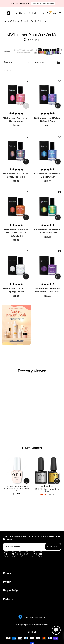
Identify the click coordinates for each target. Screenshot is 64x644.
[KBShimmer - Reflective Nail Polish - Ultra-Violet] (47, 265)
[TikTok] (33, 554)
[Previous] (5, 471)
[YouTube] (40, 554)
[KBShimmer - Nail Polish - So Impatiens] (16, 95)
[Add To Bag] (58, 106)
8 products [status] (9, 70)
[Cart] (59, 13)
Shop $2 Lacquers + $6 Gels (43, 3)
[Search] (43, 13)
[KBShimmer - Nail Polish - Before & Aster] (47, 95)
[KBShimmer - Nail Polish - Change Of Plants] (47, 206)
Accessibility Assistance (34, 617)
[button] (3, 13)
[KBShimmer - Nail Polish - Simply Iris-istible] (16, 150)
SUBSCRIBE (53, 547)
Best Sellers (32, 448)
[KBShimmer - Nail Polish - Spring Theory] (16, 265)
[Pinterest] (27, 554)
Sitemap (32, 632)
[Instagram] (20, 554)
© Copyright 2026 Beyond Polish (32, 624)
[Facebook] (6, 554)
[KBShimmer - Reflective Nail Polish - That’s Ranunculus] (16, 206)
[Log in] (54, 13)
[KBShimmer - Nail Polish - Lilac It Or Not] (47, 150)
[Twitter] (13, 554)
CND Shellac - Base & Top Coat (47, 490)
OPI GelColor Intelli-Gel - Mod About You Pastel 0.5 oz (17, 488)
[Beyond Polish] (21, 13)
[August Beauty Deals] (16, 325)
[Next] (58, 471)
